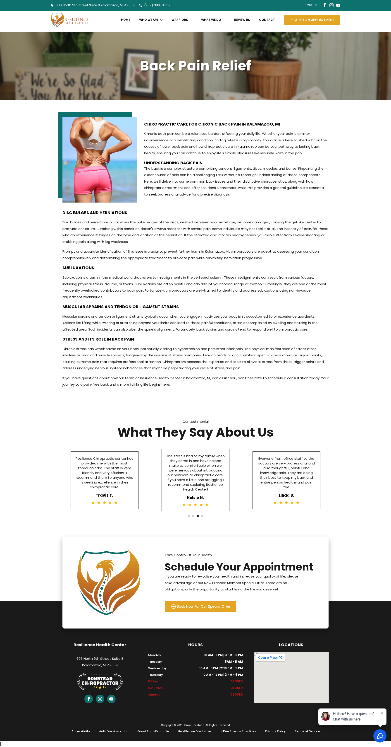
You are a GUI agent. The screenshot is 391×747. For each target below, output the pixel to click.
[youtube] (338, 5)
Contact (267, 20)
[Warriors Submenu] (192, 20)
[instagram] (331, 5)
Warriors (180, 20)
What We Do (211, 20)
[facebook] (325, 5)
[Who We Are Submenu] (162, 20)
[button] (189, 516)
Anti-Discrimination (113, 731)
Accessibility (81, 731)
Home (125, 20)
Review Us (242, 20)
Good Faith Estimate (153, 731)
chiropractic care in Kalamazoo (230, 146)
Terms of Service (307, 731)
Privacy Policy (275, 731)
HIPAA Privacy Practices (238, 731)
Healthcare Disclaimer (194, 731)
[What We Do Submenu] (225, 20)
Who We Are (148, 20)
